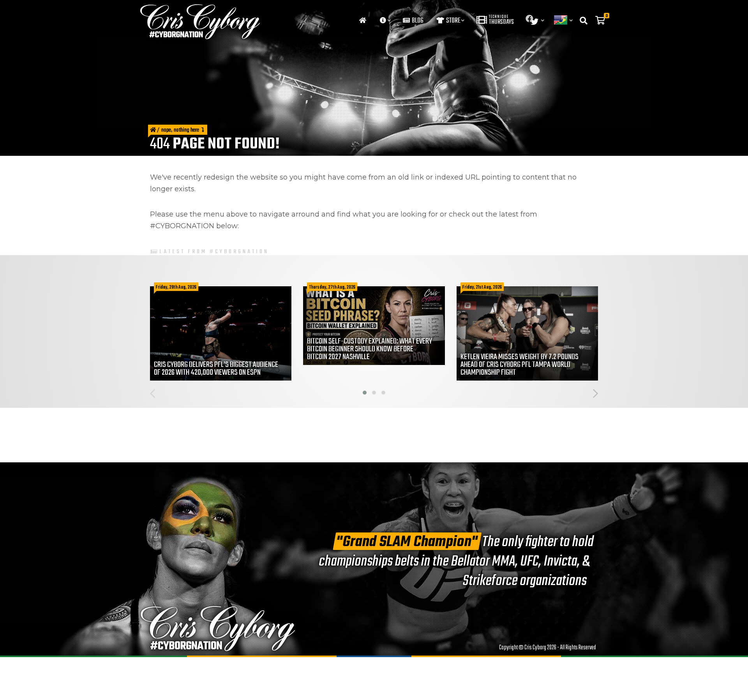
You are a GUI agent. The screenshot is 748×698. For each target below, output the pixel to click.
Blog (417, 20)
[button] (364, 393)
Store (452, 20)
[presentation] (152, 394)
